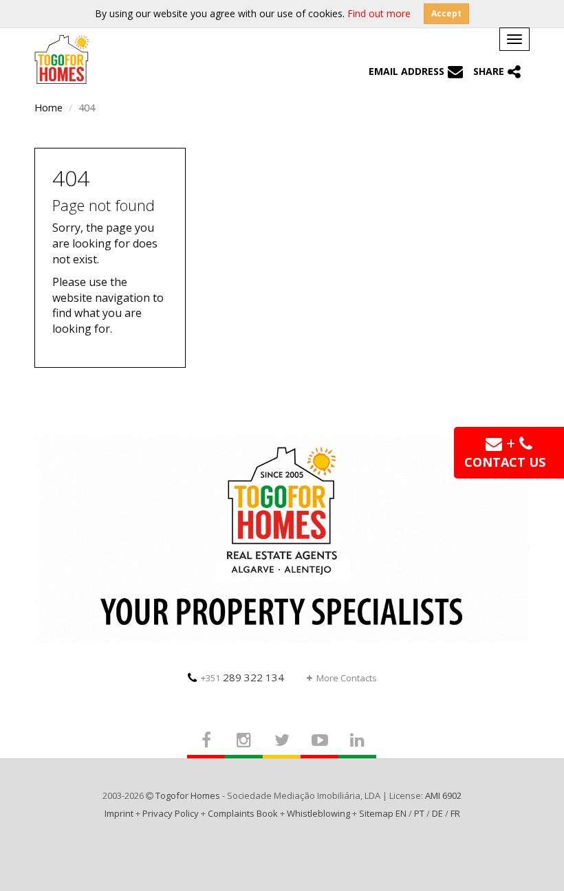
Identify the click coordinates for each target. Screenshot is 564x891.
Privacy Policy (170, 813)
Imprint (119, 813)
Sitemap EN (382, 813)
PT (419, 813)
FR (455, 813)
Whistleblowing (318, 813)
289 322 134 (242, 677)
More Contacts (346, 678)
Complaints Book (243, 813)
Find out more (379, 13)
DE (437, 813)
